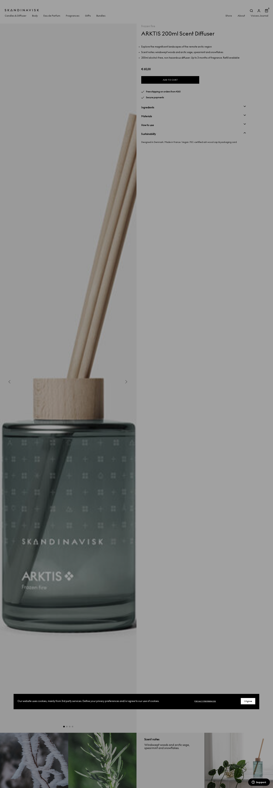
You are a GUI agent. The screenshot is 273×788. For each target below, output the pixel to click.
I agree (248, 701)
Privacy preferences (205, 701)
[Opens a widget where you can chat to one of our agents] (259, 782)
